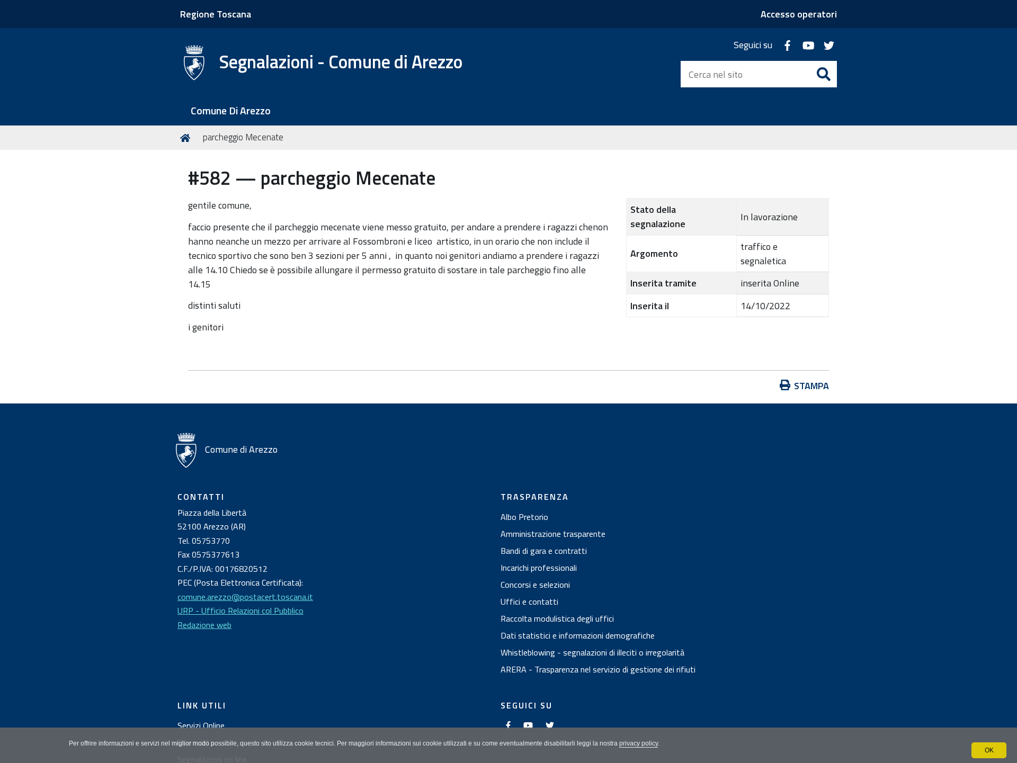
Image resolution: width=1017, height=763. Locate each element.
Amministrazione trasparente (553, 533)
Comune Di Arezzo (231, 111)
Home (187, 138)
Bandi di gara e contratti (544, 550)
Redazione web (204, 624)
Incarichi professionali (539, 567)
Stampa (811, 386)
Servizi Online (201, 725)
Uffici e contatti (529, 601)
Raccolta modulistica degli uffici (557, 618)
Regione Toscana (215, 14)
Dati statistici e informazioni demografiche (578, 635)
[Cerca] (823, 74)
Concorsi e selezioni (535, 584)
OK (989, 750)
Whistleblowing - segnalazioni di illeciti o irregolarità (592, 652)
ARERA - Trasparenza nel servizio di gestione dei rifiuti (598, 669)
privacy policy (638, 743)
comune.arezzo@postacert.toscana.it (245, 596)
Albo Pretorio (524, 516)
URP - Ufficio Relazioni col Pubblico (240, 610)
